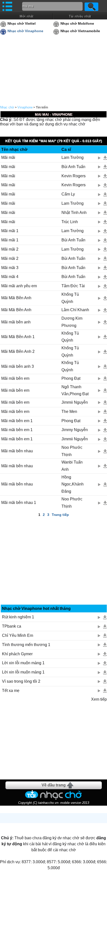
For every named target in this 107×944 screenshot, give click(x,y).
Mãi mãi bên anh (16, 322)
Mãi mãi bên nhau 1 (18, 502)
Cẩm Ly (68, 194)
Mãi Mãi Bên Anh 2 (18, 351)
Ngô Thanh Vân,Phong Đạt (75, 390)
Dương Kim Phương (71, 322)
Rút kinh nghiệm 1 (18, 617)
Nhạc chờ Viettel (21, 23)
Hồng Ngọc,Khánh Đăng (72, 484)
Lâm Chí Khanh (75, 310)
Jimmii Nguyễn (74, 402)
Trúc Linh (69, 222)
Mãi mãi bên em (15, 378)
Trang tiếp (60, 515)
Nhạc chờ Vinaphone (25, 31)
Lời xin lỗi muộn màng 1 (23, 663)
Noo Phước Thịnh (71, 451)
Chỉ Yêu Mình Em (17, 635)
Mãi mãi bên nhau (17, 451)
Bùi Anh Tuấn (73, 167)
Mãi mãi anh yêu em (19, 286)
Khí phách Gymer (17, 654)
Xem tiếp (99, 699)
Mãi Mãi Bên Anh (16, 298)
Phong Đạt (70, 378)
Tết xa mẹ (10, 690)
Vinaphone (25, 107)
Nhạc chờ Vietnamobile (80, 31)
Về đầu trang (54, 785)
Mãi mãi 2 (9, 249)
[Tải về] (105, 158)
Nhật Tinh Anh (74, 212)
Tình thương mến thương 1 (26, 645)
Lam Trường (72, 157)
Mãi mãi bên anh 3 (17, 366)
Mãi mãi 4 (9, 277)
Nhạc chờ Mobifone (77, 23)
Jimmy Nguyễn (74, 430)
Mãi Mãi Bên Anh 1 (18, 337)
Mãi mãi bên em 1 (17, 421)
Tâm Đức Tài (73, 286)
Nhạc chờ (7, 107)
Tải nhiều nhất (80, 16)
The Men (69, 411)
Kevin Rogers (73, 176)
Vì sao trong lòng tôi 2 (21, 681)
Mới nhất (26, 16)
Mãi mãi (8, 157)
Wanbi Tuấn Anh (72, 466)
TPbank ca (11, 626)
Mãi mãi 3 (9, 268)
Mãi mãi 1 (9, 231)
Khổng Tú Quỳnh (70, 298)
